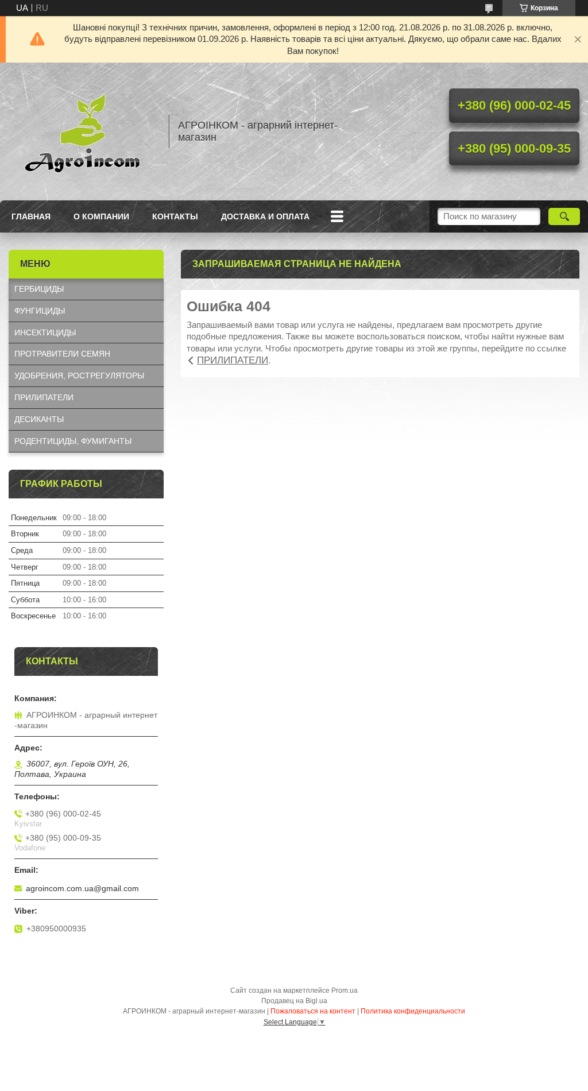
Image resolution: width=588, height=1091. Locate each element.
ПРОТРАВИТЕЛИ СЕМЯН (62, 353)
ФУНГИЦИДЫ (39, 310)
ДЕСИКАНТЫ (39, 419)
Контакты (175, 216)
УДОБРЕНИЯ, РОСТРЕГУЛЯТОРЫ (79, 375)
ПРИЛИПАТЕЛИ (232, 360)
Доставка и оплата (265, 216)
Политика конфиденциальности (413, 1011)
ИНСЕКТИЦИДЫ (45, 332)
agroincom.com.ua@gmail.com (82, 888)
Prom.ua (344, 990)
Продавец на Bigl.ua (294, 1001)
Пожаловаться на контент (312, 1011)
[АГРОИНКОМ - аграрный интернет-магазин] (83, 131)
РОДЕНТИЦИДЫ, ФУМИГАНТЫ (72, 441)
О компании (101, 216)
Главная (31, 216)
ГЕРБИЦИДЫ (39, 288)
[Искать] (564, 216)
